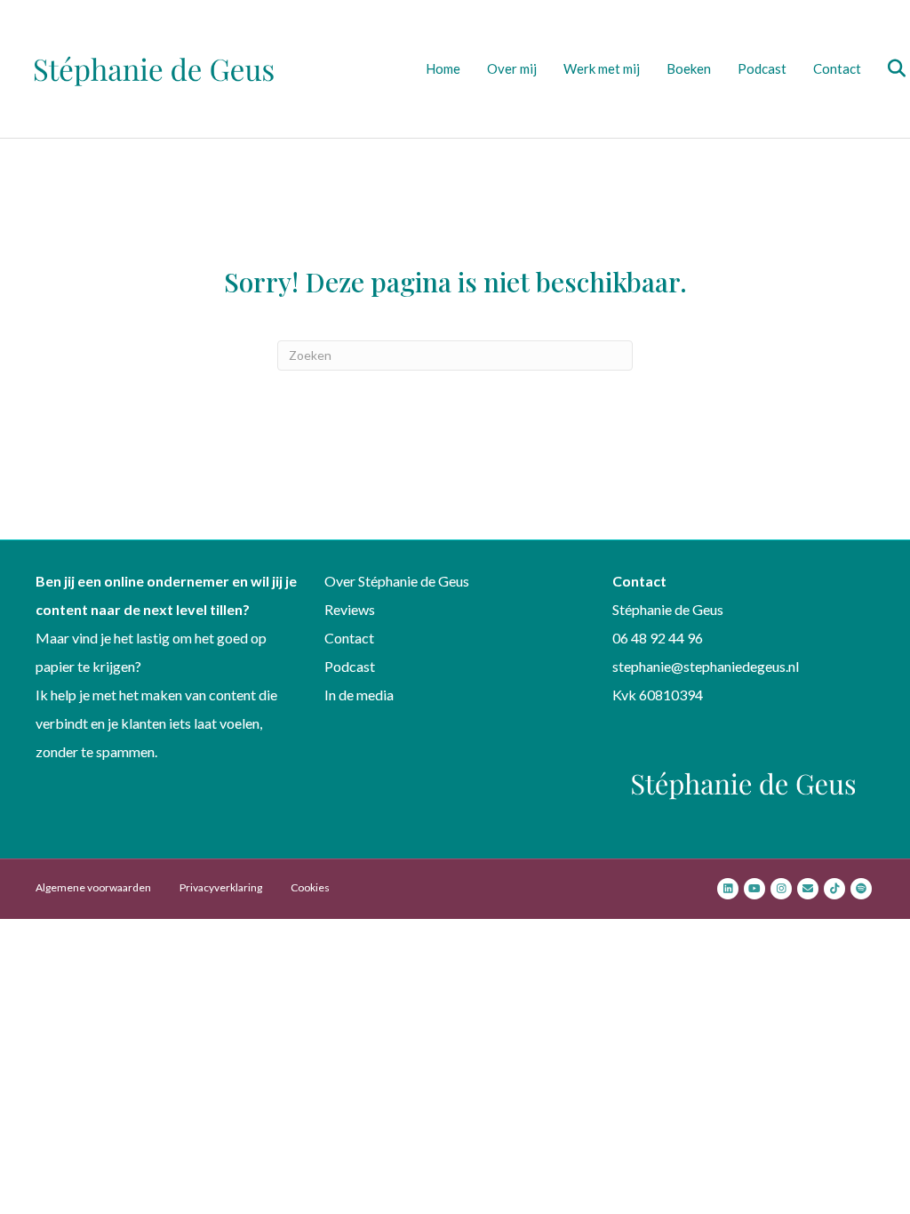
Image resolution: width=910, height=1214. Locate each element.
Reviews (349, 609)
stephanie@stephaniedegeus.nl (705, 666)
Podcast (762, 68)
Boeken (689, 68)
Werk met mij (601, 68)
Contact (837, 68)
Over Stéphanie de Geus (396, 580)
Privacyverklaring (221, 887)
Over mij (512, 68)
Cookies (310, 887)
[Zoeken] (885, 68)
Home (443, 68)
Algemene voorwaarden (93, 887)
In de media (359, 694)
